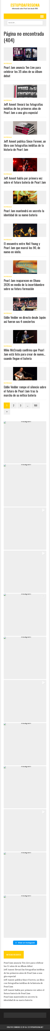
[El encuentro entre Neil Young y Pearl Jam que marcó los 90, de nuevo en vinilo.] (25, 235)
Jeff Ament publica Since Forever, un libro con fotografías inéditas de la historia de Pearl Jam (25, 145)
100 (35, 405)
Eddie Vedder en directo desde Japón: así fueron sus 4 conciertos (25, 319)
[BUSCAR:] (25, 22)
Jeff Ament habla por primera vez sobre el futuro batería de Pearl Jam (25, 180)
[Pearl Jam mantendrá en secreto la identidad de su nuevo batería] (25, 202)
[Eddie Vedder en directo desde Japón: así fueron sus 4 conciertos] (25, 308)
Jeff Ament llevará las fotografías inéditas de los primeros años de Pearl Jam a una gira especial (23, 108)
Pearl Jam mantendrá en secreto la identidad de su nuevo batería (24, 212)
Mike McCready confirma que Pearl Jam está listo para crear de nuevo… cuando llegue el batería (24, 354)
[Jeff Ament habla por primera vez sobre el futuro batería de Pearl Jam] (25, 169)
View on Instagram (26, 943)
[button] (25, 442)
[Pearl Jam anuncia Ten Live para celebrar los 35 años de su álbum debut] (25, 58)
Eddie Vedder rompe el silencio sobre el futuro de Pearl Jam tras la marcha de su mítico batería (25, 390)
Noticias (8, 63)
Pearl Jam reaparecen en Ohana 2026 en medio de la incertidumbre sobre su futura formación (24, 284)
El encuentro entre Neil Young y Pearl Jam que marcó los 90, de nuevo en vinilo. (22, 247)
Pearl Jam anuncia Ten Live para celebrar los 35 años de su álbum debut (23, 71)
